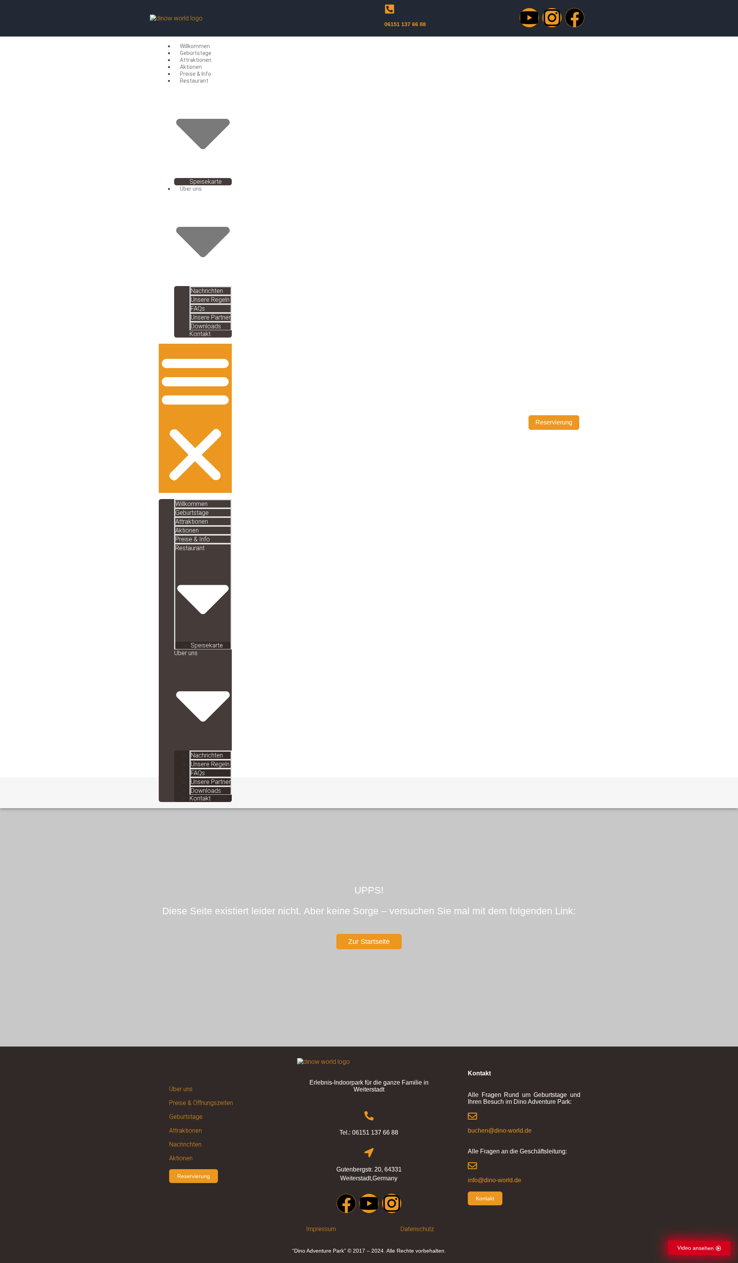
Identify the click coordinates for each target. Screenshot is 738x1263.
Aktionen (191, 67)
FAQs (198, 308)
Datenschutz (417, 1229)
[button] (195, 418)
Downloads (206, 326)
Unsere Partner (211, 317)
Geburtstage (195, 53)
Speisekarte (205, 181)
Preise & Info (195, 74)
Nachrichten (207, 291)
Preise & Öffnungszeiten (201, 1103)
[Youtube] (529, 17)
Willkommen (195, 46)
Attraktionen (195, 60)
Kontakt (200, 334)
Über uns (181, 1089)
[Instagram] (552, 17)
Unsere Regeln (210, 299)
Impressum (321, 1229)
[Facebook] (574, 17)
